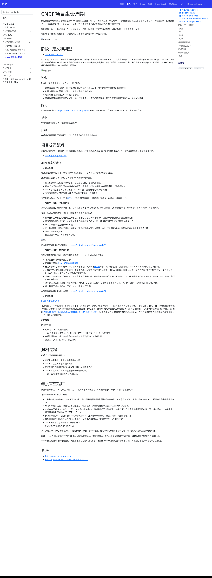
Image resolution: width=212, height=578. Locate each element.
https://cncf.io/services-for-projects (73, 110)
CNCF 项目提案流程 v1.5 (55, 155)
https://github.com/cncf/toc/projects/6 (88, 291)
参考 (180, 56)
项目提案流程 (184, 42)
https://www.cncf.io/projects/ (58, 456)
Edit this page (188, 12)
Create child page (190, 15)
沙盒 (181, 28)
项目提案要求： (186, 45)
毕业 (181, 35)
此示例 (97, 266)
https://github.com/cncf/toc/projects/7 (88, 245)
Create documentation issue (195, 18)
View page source (190, 9)
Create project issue (191, 21)
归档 (181, 38)
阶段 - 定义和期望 (186, 25)
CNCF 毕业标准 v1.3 (54, 54)
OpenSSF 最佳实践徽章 (67, 263)
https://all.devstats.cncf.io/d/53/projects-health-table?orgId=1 (70, 311)
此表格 (70, 198)
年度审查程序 (184, 52)
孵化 (181, 32)
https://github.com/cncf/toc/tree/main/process (66, 459)
